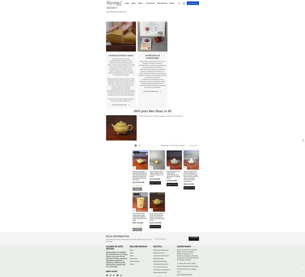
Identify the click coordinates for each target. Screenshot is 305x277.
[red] (135, 145)
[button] (141, 3)
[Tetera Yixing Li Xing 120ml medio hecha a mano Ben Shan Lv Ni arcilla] (157, 159)
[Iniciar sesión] (184, 3)
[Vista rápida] (134, 167)
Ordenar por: (165, 145)
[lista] (139, 145)
